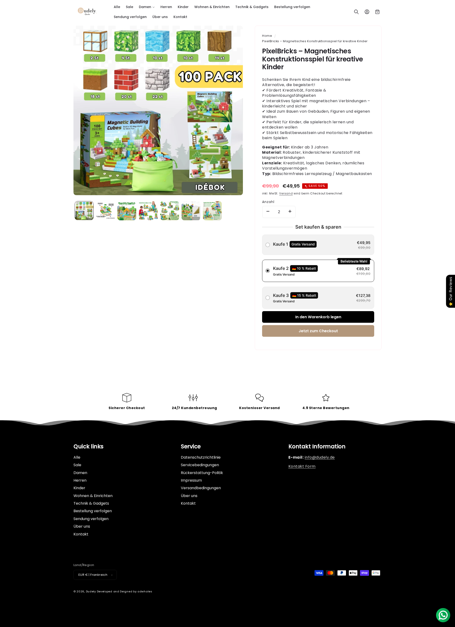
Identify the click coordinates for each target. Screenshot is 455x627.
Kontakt (80, 534)
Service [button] (191, 446)
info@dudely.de (320, 457)
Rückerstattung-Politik (202, 472)
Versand (286, 193)
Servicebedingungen (200, 465)
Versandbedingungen (201, 488)
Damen (80, 472)
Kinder (79, 488)
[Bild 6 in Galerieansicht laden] (191, 210)
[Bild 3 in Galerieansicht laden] (126, 210)
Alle (76, 457)
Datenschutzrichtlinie (201, 457)
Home (267, 36)
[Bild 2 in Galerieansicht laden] (105, 210)
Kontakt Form (302, 466)
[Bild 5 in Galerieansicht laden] (169, 210)
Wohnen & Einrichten (93, 495)
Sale (77, 465)
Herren (79, 480)
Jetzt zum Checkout (318, 331)
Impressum (191, 480)
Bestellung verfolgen (92, 511)
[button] (147, 7)
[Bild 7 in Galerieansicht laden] (212, 210)
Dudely (91, 591)
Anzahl (268, 201)
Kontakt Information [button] (317, 446)
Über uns (81, 526)
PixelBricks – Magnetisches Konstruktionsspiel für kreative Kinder (315, 41)
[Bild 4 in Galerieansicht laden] (148, 210)
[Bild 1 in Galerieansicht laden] (84, 210)
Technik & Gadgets (91, 503)
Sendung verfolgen (91, 518)
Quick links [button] (88, 446)
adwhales (144, 591)
